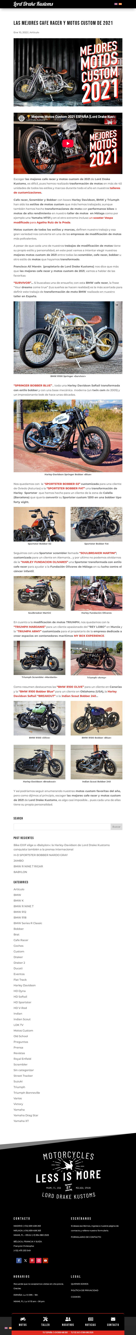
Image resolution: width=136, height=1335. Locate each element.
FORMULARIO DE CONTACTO (86, 1237)
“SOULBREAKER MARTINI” (97, 553)
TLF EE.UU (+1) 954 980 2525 (82, 1332)
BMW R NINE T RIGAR (28, 866)
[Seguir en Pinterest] (32, 1260)
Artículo (34, 32)
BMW (17, 895)
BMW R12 (20, 911)
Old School (21, 1036)
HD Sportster (22, 1002)
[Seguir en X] (25, 1260)
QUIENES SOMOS (79, 1284)
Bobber (19, 928)
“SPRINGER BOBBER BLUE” (33, 385)
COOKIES (75, 1297)
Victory (18, 1104)
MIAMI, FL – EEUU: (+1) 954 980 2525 (31, 1235)
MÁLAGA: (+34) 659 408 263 (27, 1230)
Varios (18, 1098)
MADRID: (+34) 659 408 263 (27, 1226)
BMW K (19, 900)
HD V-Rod (20, 1008)
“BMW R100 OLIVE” (70, 686)
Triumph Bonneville (27, 1092)
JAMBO (19, 860)
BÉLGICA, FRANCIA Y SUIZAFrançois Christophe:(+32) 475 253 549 (28, 1246)
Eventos (19, 974)
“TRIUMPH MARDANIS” (30, 626)
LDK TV (18, 1025)
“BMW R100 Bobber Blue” (37, 691)
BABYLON (20, 872)
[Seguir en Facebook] (19, 1260)
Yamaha (19, 1109)
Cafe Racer (21, 940)
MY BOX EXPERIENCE (89, 635)
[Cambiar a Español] (120, 4)
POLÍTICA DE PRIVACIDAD (84, 1290)
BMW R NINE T (24, 906)
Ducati (18, 968)
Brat (16, 934)
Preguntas (21, 1041)
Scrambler (21, 1064)
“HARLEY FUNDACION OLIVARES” (44, 562)
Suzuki (18, 1081)
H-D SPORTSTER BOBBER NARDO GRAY (41, 855)
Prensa (18, 1047)
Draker (18, 957)
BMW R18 (20, 917)
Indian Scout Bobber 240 (79, 696)
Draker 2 (19, 962)
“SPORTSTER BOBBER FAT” (66, 488)
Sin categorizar (24, 1070)
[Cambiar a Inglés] (116, 4)
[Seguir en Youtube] (45, 1260)
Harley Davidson (25, 985)
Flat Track (20, 979)
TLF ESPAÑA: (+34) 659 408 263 (55, 1332)
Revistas (19, 1053)
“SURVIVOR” (22, 282)
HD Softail (20, 996)
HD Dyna (20, 991)
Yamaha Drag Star (26, 1115)
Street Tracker (23, 1075)
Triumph (19, 1087)
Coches (18, 945)
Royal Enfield (22, 1058)
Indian (18, 1013)
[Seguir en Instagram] (38, 1260)
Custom (19, 951)
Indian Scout (22, 1019)
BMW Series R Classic (28, 923)
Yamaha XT (21, 1121)
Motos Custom (23, 1030)
